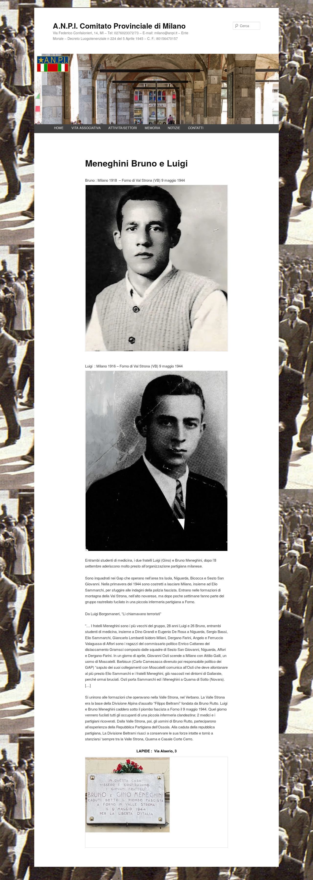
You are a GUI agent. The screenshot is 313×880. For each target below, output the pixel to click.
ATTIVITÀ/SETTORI (122, 127)
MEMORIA (152, 127)
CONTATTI (195, 127)
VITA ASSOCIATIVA (86, 127)
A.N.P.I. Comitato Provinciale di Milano (119, 25)
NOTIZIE (174, 127)
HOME (59, 127)
